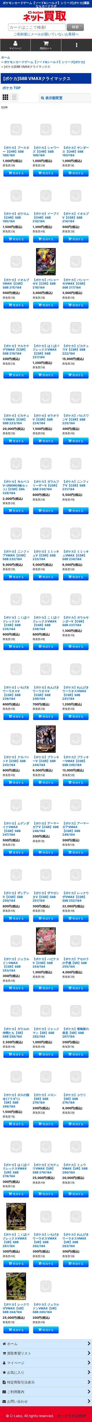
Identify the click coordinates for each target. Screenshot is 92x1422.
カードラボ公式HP (71, 1416)
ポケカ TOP (11, 88)
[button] (76, 45)
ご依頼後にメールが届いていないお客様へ (46, 34)
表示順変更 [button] (54, 98)
